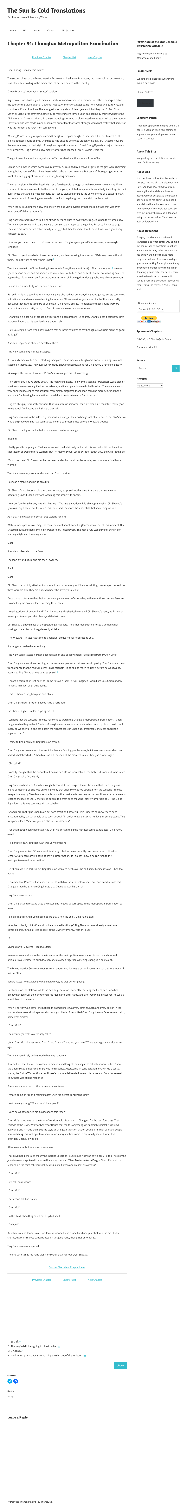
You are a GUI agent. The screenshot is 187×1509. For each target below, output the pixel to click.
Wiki (25, 30)
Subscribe (145, 103)
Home (12, 30)
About (37, 30)
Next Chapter (95, 57)
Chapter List (69, 57)
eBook (120, 1365)
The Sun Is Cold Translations (46, 10)
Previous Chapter (41, 57)
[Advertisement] (67, 1315)
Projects (66, 30)
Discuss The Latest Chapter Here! (67, 1267)
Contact (51, 30)
